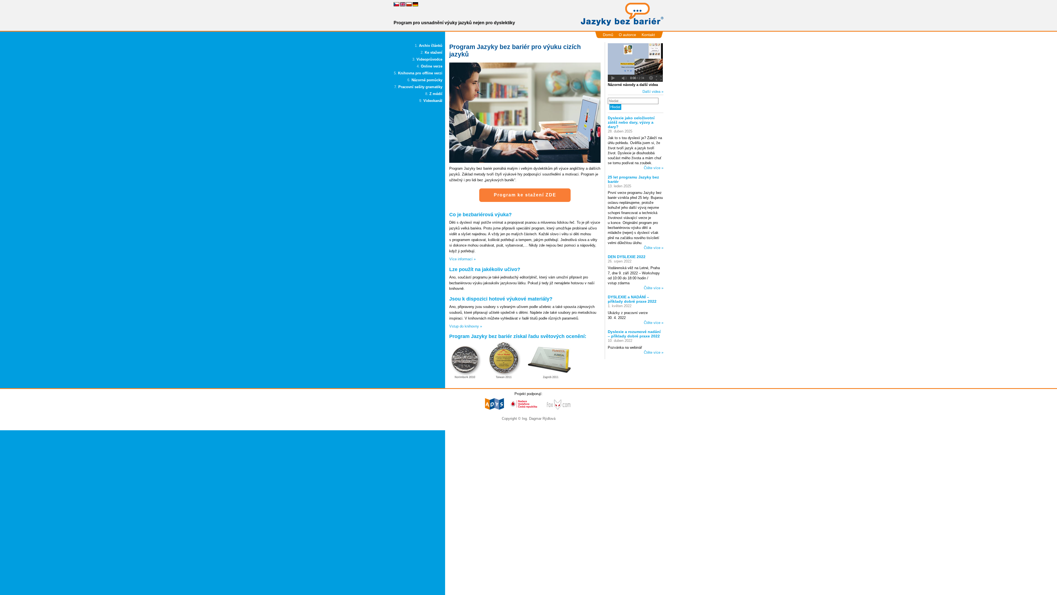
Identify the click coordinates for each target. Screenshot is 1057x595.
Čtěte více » (653, 168)
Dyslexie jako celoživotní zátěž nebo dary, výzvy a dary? (631, 122)
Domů (608, 35)
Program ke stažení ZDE (525, 195)
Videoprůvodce (429, 59)
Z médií (435, 94)
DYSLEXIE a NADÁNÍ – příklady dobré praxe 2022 (632, 299)
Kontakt (648, 35)
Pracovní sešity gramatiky (420, 87)
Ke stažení (433, 52)
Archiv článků (430, 46)
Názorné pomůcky (427, 80)
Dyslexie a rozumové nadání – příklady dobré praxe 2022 (634, 333)
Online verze (431, 66)
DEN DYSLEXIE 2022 (626, 257)
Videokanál (432, 101)
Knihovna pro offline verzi (420, 73)
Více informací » (462, 259)
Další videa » (652, 92)
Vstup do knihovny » (465, 326)
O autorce (627, 35)
